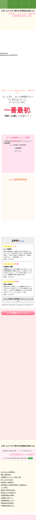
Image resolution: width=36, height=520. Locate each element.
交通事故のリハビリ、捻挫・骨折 (11, 477)
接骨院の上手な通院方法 (8, 492)
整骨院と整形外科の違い (8, 490)
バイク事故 (4, 487)
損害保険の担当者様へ (8, 503)
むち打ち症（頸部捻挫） (8, 472)
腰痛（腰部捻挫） (6, 474)
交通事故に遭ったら (7, 498)
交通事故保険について (8, 500)
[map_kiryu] (18, 51)
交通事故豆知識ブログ (8, 505)
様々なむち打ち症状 (7, 480)
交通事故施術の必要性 (8, 495)
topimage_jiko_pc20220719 (8, 55)
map (30, 458)
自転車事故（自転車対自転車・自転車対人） (14, 485)
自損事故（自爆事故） (8, 482)
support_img (4, 53)
